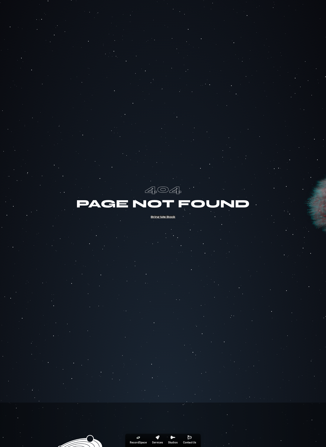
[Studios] (173, 437)
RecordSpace (138, 442)
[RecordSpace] (138, 437)
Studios (173, 442)
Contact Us (189, 442)
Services (157, 442)
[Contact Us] (189, 437)
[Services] (157, 437)
